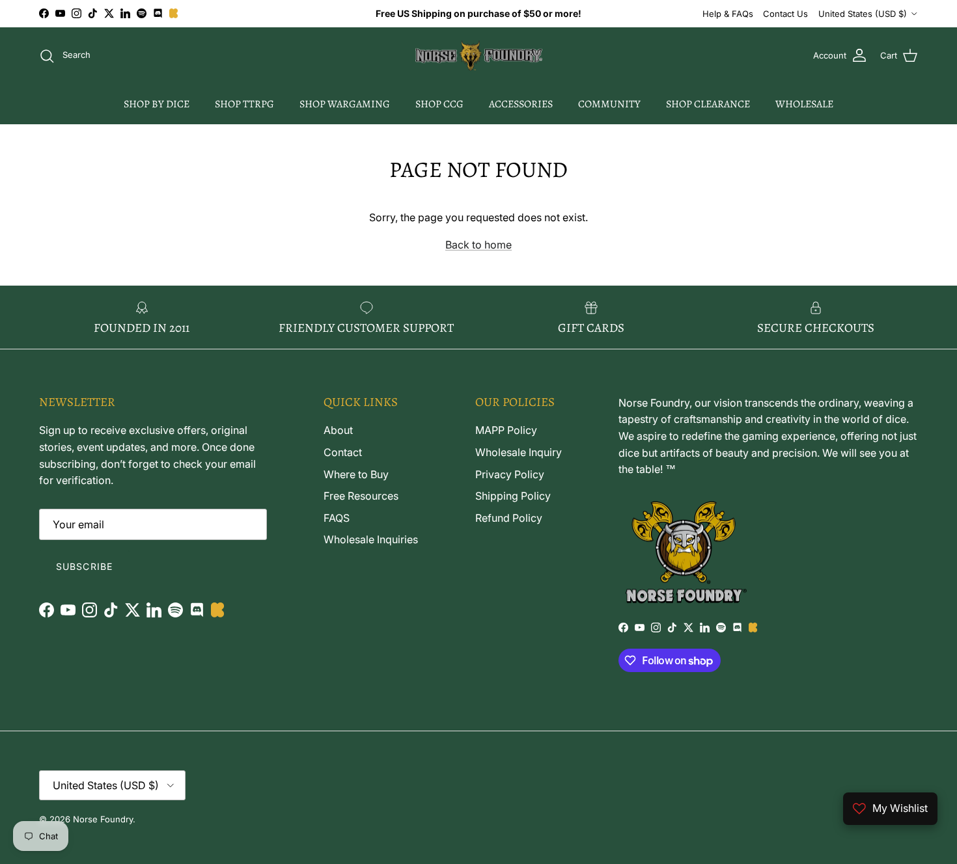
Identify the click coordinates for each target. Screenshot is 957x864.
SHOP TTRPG (244, 104)
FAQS (337, 517)
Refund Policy (508, 517)
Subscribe (84, 566)
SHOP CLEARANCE (708, 104)
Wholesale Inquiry (518, 452)
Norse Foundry (103, 819)
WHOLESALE (804, 104)
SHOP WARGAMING (344, 104)
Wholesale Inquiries (371, 539)
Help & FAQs (727, 13)
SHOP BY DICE (156, 104)
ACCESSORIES (521, 104)
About (338, 430)
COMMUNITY (609, 104)
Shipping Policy (513, 495)
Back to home (478, 244)
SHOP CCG (439, 104)
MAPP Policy (506, 430)
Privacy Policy (509, 474)
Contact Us (785, 13)
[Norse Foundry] (478, 56)
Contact (343, 452)
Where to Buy (356, 474)
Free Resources (361, 495)
